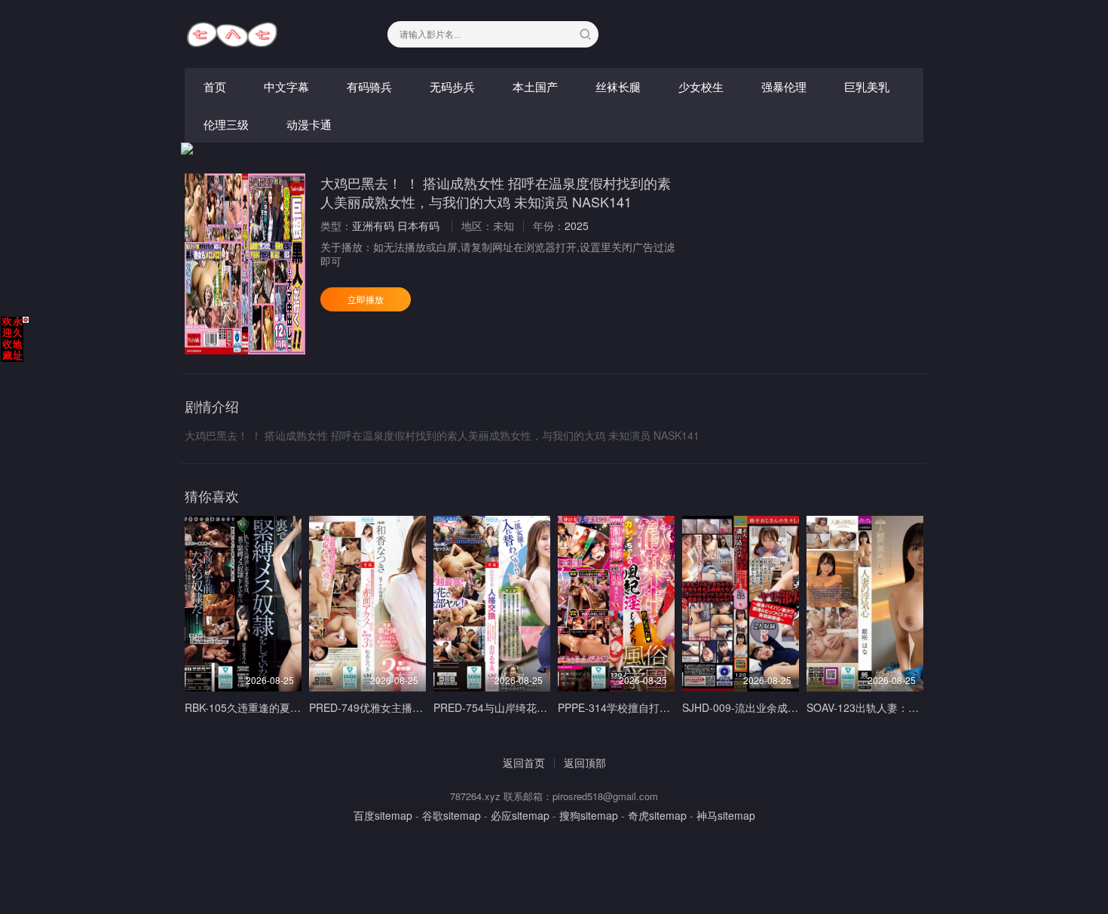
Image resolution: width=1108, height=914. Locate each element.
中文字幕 (286, 86)
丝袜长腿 (618, 86)
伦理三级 (226, 124)
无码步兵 (452, 86)
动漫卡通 (309, 124)
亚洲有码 (373, 225)
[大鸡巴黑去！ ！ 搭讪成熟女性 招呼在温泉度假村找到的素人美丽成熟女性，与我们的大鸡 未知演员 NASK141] (245, 263)
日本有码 (418, 225)
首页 (215, 86)
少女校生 (701, 86)
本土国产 (535, 86)
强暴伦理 (784, 86)
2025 (577, 225)
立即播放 (365, 299)
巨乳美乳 (866, 86)
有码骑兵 (369, 86)
